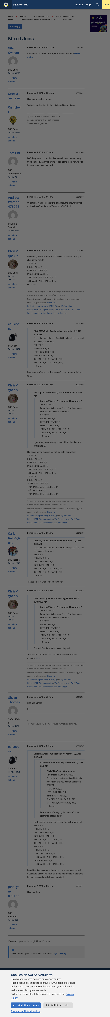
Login (88, 4)
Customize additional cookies (25, 1011)
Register (79, 4)
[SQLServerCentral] (6, 4)
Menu (106, 4)
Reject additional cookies (58, 1005)
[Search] (97, 4)
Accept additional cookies (26, 1005)
